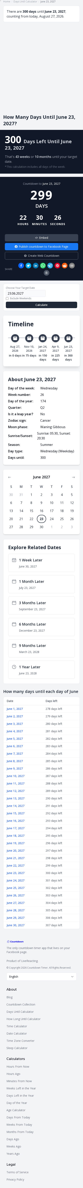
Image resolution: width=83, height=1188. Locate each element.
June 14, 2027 (15, 806)
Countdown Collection (20, 1004)
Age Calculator (15, 1110)
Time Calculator (16, 1026)
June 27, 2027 (15, 903)
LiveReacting (29, 961)
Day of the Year (16, 1103)
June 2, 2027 (15, 716)
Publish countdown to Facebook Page (43, 246)
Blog (9, 997)
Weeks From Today (19, 1124)
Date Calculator (16, 1033)
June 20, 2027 (15, 850)
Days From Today (18, 1117)
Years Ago (13, 1154)
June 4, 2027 (15, 731)
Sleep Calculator (16, 1048)
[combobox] (41, 977)
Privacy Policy (15, 1179)
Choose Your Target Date (20, 288)
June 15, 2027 (15, 813)
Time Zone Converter (20, 1041)
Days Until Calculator (20, 1012)
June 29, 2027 (15, 918)
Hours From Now (17, 1066)
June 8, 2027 (15, 761)
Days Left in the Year (20, 1095)
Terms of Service (17, 1172)
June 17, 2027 (15, 828)
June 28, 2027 (15, 910)
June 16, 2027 (15, 821)
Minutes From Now (19, 1081)
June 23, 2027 (51, 184)
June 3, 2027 (15, 724)
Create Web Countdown (43, 256)
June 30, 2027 (15, 925)
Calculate (41, 305)
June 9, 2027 (15, 768)
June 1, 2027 (15, 709)
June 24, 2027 (15, 880)
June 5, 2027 (15, 739)
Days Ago (12, 1139)
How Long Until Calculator (23, 1019)
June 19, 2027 (15, 843)
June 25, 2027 (15, 888)
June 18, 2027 (15, 836)
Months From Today (19, 1132)
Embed (43, 238)
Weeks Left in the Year (21, 1088)
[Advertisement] (41, 70)
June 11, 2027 (15, 783)
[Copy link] (46, 273)
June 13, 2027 (15, 798)
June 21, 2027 (15, 858)
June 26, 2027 (15, 895)
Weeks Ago (13, 1146)
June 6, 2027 (15, 746)
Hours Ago (13, 1074)
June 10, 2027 (15, 776)
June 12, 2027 (15, 791)
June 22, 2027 (15, 865)
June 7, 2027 (15, 753)
